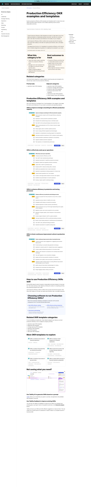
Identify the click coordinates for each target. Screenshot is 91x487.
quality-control (37, 228)
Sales (2, 23)
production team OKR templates (54, 89)
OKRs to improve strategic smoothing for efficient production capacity (46, 108)
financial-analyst (50, 362)
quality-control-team (46, 274)
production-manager (37, 145)
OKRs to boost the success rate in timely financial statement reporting (56, 350)
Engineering (4, 29)
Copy (63, 145)
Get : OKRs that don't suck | (45, 1)
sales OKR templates (32, 330)
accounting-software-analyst (35, 362)
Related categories (73, 40)
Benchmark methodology (34, 310)
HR (2, 31)
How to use (71, 38)
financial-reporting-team (51, 355)
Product (3, 27)
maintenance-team (49, 145)
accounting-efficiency (31, 352)
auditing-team (35, 342)
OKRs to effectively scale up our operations (40, 150)
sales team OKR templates (33, 331)
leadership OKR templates (33, 325)
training (29, 362)
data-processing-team (58, 355)
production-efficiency (30, 145)
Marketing (3, 25)
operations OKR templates (33, 328)
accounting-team (37, 352)
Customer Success (5, 33)
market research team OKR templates (55, 95)
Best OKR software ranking (35, 305)
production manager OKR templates (55, 87)
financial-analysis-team (51, 345)
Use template (57, 145)
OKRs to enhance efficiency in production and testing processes (43, 190)
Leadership (3, 16)
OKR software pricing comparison (54, 305)
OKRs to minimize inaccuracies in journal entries (37, 359)
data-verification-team (58, 345)
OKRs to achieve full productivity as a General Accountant (37, 349)
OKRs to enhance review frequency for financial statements (55, 340)
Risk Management (5, 36)
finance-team (30, 342)
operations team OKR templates (35, 86)
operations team (72, 43)
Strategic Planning (5, 18)
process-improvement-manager (32, 274)
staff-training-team (30, 365)
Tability (28, 396)
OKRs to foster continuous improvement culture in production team (46, 234)
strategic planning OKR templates (35, 327)
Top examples (72, 37)
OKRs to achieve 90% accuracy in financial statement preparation (57, 359)
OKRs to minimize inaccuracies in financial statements (37, 339)
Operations (3, 20)
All (1, 14)
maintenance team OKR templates (55, 93)
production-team (43, 145)
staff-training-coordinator (44, 183)
